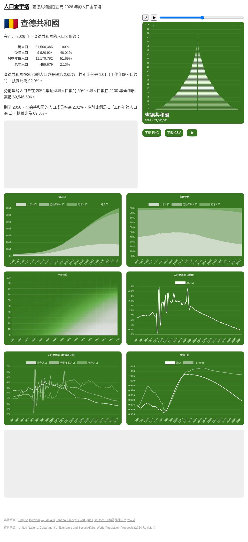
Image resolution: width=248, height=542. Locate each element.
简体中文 (120, 520)
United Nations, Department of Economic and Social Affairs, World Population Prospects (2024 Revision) (86, 527)
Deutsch (99, 520)
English (23, 520)
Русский (34, 520)
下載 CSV (174, 133)
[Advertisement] (71, 154)
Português (86, 520)
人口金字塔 (16, 6)
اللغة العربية (48, 520)
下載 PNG (152, 133)
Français (73, 520)
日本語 (109, 520)
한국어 (131, 520)
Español (61, 520)
